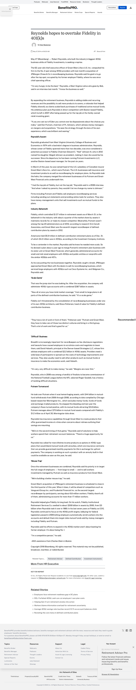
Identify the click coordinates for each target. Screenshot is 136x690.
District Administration (66, 679)
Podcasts (37, 2)
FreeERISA (64, 2)
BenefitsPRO (48, 676)
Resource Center (75, 2)
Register (122, 7)
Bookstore (86, 2)
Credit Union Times (64, 676)
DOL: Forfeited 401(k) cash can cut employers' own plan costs (59, 598)
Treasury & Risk (92, 676)
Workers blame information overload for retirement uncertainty (60, 605)
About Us (58, 648)
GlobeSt (78, 676)
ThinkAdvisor (15, 676)
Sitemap (33, 664)
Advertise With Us (61, 651)
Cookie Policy (85, 648)
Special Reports (10, 658)
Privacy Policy (86, 654)
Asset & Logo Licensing (63, 654)
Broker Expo (14, 7)
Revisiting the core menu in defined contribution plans (56, 613)
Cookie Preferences (93, 685)
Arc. (49, 685)
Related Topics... (38, 559)
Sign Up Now (117, 669)
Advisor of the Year (11, 664)
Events (32, 658)
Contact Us (59, 658)
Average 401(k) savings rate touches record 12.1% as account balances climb (65, 609)
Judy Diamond (54, 2)
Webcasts (45, 2)
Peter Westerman (45, 45)
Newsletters (112, 7)
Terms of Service (87, 651)
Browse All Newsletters (110, 674)
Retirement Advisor (11, 654)
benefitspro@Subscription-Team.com (18, 638)
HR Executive (50, 679)
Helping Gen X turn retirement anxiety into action (54, 602)
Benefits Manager (10, 651)
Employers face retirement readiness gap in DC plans (56, 594)
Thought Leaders (96, 2)
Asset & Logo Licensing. (93, 578)
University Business (83, 679)
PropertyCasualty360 (32, 676)
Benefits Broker (9, 648)
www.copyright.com (80, 576)
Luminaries (8, 661)
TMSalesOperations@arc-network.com (52, 578)
